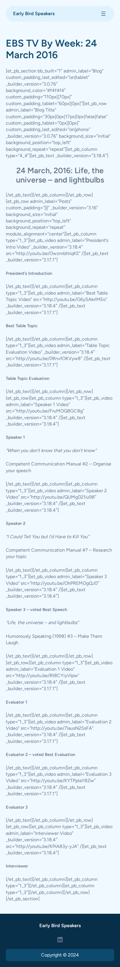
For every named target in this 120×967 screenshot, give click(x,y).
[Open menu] (103, 13)
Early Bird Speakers (34, 13)
